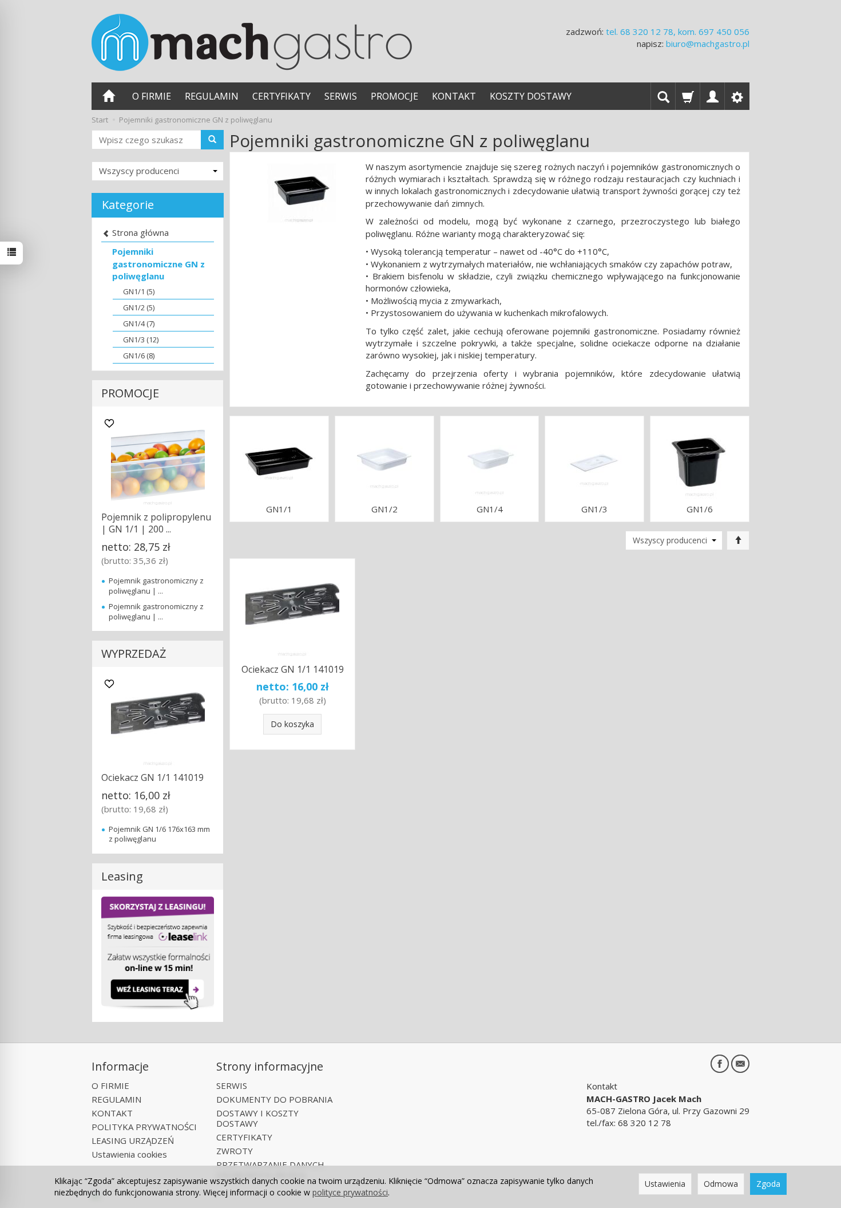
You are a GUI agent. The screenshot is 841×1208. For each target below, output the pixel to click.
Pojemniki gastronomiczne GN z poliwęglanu (158, 264)
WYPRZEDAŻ (133, 653)
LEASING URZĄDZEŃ (133, 1140)
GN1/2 (384, 509)
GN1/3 (594, 509)
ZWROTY (234, 1150)
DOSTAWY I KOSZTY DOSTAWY (257, 1118)
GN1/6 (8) (138, 355)
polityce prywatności (350, 1192)
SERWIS (340, 96)
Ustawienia (665, 1183)
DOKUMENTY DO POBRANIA (274, 1099)
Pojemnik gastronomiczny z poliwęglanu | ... (156, 585)
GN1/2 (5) (138, 307)
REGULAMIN (212, 96)
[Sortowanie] (738, 540)
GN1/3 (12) (140, 339)
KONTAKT (454, 96)
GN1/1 (279, 509)
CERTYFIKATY (281, 96)
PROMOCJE (394, 96)
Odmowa (721, 1183)
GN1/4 (490, 509)
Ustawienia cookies (129, 1154)
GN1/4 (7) (138, 323)
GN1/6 (700, 509)
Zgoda (768, 1183)
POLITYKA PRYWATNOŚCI (144, 1126)
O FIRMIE (151, 96)
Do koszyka (292, 724)
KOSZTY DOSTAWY (531, 96)
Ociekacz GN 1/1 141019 (292, 669)
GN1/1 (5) (138, 291)
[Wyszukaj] (212, 139)
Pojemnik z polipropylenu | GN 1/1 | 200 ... (156, 523)
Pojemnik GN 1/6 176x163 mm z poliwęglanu (159, 834)
